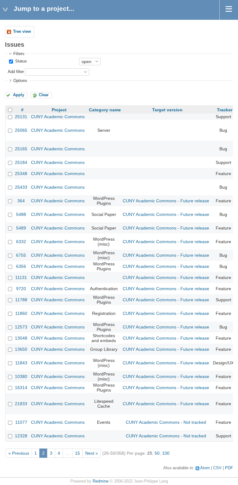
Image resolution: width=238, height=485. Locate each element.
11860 (21, 313)
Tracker (224, 109)
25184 (21, 162)
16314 (21, 387)
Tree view (22, 31)
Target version (167, 109)
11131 (21, 277)
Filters (18, 54)
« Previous (18, 453)
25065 (21, 130)
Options (20, 81)
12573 (21, 326)
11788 (21, 299)
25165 (21, 148)
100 (166, 453)
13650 (21, 349)
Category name (105, 109)
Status (20, 61)
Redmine (100, 481)
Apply (18, 95)
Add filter (16, 72)
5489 (21, 227)
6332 (21, 241)
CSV (217, 468)
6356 (21, 266)
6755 (21, 255)
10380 (21, 376)
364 (21, 200)
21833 (21, 403)
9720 (21, 288)
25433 (21, 187)
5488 (21, 214)
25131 (21, 116)
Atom (205, 468)
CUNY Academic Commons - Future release (166, 200)
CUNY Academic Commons (58, 116)
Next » (91, 453)
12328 (21, 435)
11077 (21, 422)
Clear (44, 95)
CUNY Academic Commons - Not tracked (166, 422)
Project (59, 109)
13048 (21, 338)
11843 (21, 362)
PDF (229, 468)
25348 (21, 173)
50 (157, 453)
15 (77, 453)
